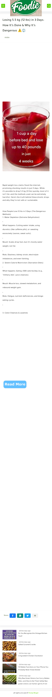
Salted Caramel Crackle (27, 645)
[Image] (9, 634)
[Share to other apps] (35, 615)
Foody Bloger (34, 693)
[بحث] (49, 6)
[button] (13, 615)
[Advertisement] (26, 73)
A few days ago (25, 631)
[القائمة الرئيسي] (3, 6)
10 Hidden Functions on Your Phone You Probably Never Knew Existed (33, 668)
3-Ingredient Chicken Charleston (30, 656)
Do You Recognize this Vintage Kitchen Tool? (32, 635)
